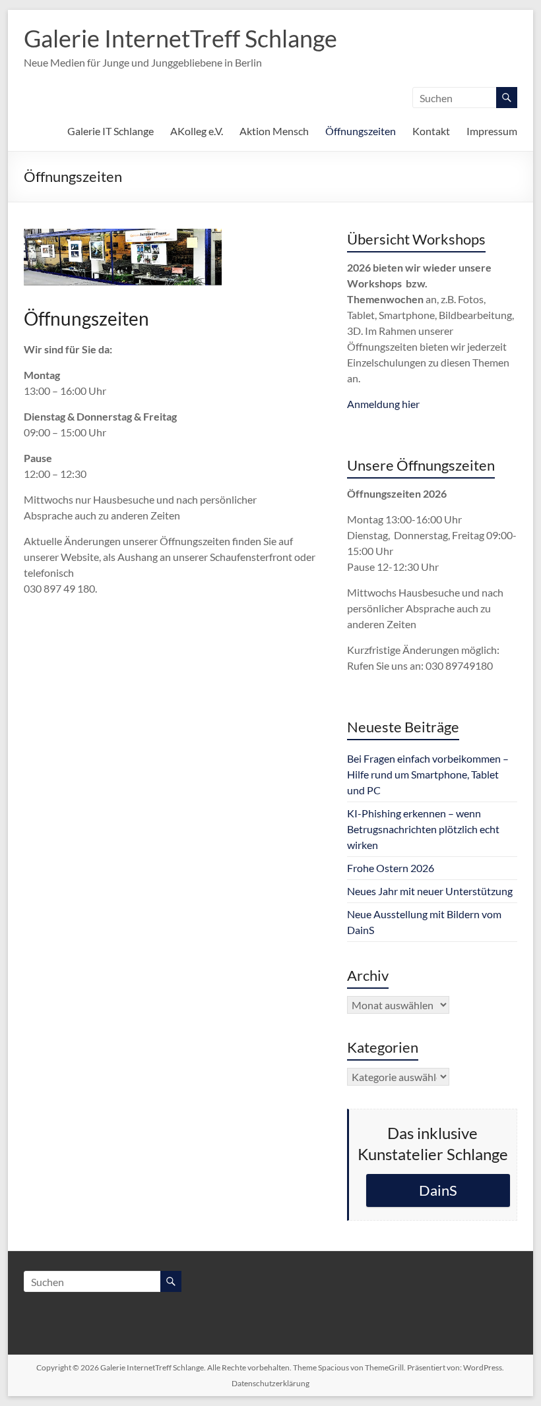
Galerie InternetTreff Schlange (180, 38)
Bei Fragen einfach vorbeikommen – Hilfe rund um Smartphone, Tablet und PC (428, 774)
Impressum (491, 131)
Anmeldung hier (383, 403)
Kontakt (431, 131)
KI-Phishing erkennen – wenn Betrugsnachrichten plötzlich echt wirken (423, 829)
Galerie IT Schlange (110, 131)
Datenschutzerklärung (270, 1383)
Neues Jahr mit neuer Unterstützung (430, 891)
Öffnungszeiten (360, 131)
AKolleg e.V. (196, 131)
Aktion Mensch (274, 131)
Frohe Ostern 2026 (390, 868)
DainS (438, 1190)
